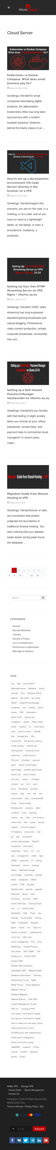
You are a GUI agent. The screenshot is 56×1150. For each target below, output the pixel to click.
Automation (28, 846)
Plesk (32, 913)
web (18, 683)
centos (14, 712)
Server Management (34, 1089)
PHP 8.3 (15, 1008)
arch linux (15, 779)
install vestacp (17, 745)
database (32, 688)
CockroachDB (37, 798)
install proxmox (29, 755)
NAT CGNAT (28, 951)
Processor (15, 898)
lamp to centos (24, 731)
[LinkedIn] (39, 1140)
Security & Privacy (21, 638)
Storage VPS (27, 1086)
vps (12, 683)
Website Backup (18, 999)
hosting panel (17, 750)
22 (31, 575)
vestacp (22, 726)
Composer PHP (28, 1008)
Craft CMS (32, 999)
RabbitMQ (15, 1047)
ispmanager (16, 769)
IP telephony (16, 831)
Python (36, 1047)
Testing (38, 917)
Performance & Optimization (26, 646)
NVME (14, 860)
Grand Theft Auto (18, 903)
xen (22, 784)
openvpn (36, 760)
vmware (14, 784)
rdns (33, 736)
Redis (33, 980)
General (16, 626)
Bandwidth (15, 913)
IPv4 (33, 941)
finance (14, 793)
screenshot (27, 836)
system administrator (20, 841)
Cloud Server (28, 683)
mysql (41, 688)
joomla (14, 1056)
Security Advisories (21, 630)
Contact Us (14, 1093)
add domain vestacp (33, 740)
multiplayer (16, 721)
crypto (32, 822)
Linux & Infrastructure (23, 642)
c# (32, 860)
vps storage (16, 874)
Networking (16, 946)
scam (24, 812)
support (14, 827)
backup (41, 822)
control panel (16, 798)
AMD (35, 898)
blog (27, 798)
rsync (35, 784)
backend (33, 1051)
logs (18, 836)
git (12, 836)
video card (26, 937)
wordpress (15, 707)
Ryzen (25, 894)
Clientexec (15, 865)
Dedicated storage (27, 870)
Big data (30, 884)
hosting (32, 707)
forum (25, 850)
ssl (30, 726)
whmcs (26, 865)
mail (38, 831)
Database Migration (19, 994)
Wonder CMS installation (22, 965)
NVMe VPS (12, 1086)
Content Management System (24, 1003)
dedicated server (18, 688)
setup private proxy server (22, 1027)
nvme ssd (15, 937)
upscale (29, 889)
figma (13, 927)
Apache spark (17, 889)
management (23, 855)
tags (41, 855)
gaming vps (30, 717)
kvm (28, 784)
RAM (13, 922)
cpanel (26, 721)
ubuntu (40, 707)
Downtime (15, 894)
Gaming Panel (35, 903)
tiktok (13, 879)
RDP (22, 712)
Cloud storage (25, 803)
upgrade (38, 889)
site (40, 793)
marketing (28, 874)
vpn (24, 707)
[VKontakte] (19, 1140)
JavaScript (15, 846)
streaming (24, 860)
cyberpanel (23, 879)
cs (18, 908)
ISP (38, 951)
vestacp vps (31, 745)
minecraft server (32, 750)
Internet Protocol (30, 946)
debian (14, 702)
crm (38, 850)
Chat (22, 793)
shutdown (26, 760)
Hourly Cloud (15, 1089)
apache (14, 697)
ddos (28, 817)
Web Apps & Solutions (23, 651)
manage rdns (22, 736)
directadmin (31, 712)
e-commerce (38, 817)
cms (29, 793)
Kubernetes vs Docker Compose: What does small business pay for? (26, 79)
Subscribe (39, 1128)
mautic (21, 927)
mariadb (37, 731)
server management (19, 941)
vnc (28, 927)
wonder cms (16, 956)
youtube (38, 874)
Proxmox (15, 760)
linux (23, 693)
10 (20, 575)
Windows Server (34, 693)
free (25, 822)
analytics (29, 807)
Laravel (14, 1051)
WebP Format (17, 984)
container (15, 812)
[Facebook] (12, 1140)
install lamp (39, 726)
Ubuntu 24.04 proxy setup (22, 1042)
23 (38, 575)
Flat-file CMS (30, 956)
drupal (22, 1056)
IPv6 (40, 941)
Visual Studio (26, 917)
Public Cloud (37, 721)
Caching (37, 975)
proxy (13, 788)
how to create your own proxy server (27, 1023)
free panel (24, 697)
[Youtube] (46, 1140)
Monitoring (23, 788)
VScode (14, 917)
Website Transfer (18, 989)
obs (39, 913)
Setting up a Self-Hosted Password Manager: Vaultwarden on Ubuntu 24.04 (28, 394)
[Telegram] (33, 1140)
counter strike (28, 908)
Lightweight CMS (18, 970)
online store (16, 822)
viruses (14, 817)
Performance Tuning (20, 980)
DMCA (33, 879)
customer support (27, 827)
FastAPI (23, 1051)
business (34, 788)
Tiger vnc (37, 927)
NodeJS (35, 841)
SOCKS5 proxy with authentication (26, 1032)
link (34, 793)
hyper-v (25, 779)
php (12, 736)
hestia (13, 870)
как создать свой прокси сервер (25, 1013)
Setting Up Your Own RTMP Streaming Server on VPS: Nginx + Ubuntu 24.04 (26, 290)
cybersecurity (36, 932)
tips (21, 817)
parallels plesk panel (33, 769)
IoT (32, 850)
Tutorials (17, 634)
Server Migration (33, 984)
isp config (35, 697)
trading (38, 860)
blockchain (29, 831)
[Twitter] (26, 1140)
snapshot (26, 1047)
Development (17, 807)
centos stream (29, 774)
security (14, 693)
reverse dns (16, 740)
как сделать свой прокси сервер (25, 1018)
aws (13, 855)
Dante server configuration (22, 1037)
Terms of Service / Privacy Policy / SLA (25, 1106)
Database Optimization (21, 975)
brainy (13, 726)
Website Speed (35, 970)
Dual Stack (16, 951)
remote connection (19, 932)
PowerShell (23, 922)
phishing (32, 812)
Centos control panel (27, 764)
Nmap (13, 803)
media (33, 855)
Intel (32, 894)
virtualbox (35, 779)
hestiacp (35, 865)
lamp (13, 731)
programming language (29, 702)
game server (16, 717)
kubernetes (16, 850)
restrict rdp (15, 774)
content (14, 884)
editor (38, 807)
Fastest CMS (17, 960)
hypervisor (15, 755)
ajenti (13, 764)
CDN (22, 884)
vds (12, 908)
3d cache (27, 898)
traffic (25, 913)
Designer (34, 922)
